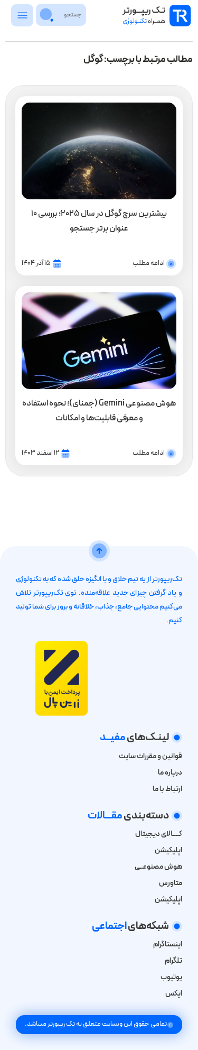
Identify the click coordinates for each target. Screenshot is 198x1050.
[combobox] (72, 15)
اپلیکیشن (168, 850)
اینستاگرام (167, 944)
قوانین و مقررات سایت (150, 756)
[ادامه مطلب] (171, 264)
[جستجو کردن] (47, 15)
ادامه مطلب (149, 263)
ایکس (173, 993)
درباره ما (170, 772)
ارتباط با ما (167, 789)
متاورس (170, 883)
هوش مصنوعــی (158, 866)
